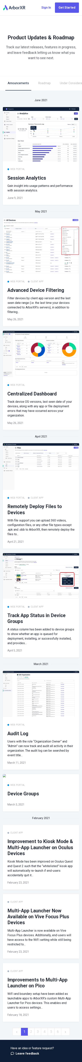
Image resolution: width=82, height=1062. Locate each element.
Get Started (67, 7)
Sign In (46, 7)
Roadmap (44, 83)
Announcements (18, 83)
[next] (65, 1032)
